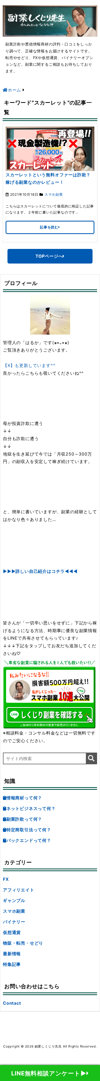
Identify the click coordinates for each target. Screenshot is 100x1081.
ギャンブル (14, 900)
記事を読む (49, 227)
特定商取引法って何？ (28, 829)
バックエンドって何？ (28, 840)
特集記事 (12, 964)
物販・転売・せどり (23, 943)
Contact (12, 1003)
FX (6, 879)
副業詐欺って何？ (24, 819)
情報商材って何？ (24, 797)
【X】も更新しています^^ (29, 365)
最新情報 (12, 953)
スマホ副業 (54, 194)
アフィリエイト (18, 889)
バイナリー (14, 921)
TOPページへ (49, 256)
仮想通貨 (12, 932)
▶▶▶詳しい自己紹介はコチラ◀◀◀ (40, 571)
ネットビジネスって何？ (31, 808)
